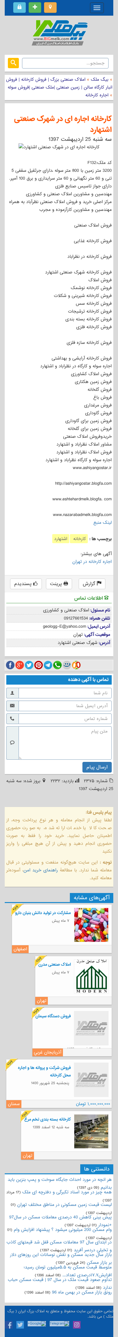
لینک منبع (102, 522)
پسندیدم (23, 584)
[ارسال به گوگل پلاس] (19, 665)
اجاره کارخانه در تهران (92, 561)
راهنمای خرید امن (40, 870)
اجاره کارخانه (96, 95)
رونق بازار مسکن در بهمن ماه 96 (82, 1292)
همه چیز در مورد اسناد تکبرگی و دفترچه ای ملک (67, 1192)
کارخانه (79, 538)
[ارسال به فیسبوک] (10, 665)
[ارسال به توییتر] (29, 665)
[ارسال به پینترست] (38, 665)
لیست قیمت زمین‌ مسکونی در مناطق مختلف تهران (64, 1204)
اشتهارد (60, 538)
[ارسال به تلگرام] (48, 665)
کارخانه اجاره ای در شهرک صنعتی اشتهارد (63, 124)
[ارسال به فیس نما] (67, 665)
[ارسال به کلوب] (76, 665)
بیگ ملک (100, 79)
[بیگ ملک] (59, 34)
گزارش (90, 584)
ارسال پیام (97, 767)
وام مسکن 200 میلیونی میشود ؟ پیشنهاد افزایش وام (62, 1229)
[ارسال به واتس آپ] (57, 665)
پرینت (57, 584)
